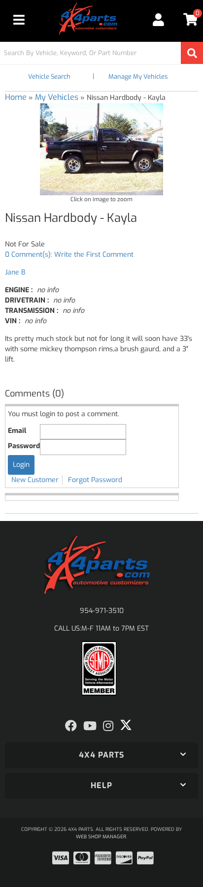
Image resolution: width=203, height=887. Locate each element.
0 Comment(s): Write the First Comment (69, 254)
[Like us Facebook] (71, 726)
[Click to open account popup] (158, 19)
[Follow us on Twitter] (126, 725)
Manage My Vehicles (138, 76)
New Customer (35, 480)
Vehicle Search (49, 76)
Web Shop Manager (101, 836)
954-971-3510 (102, 610)
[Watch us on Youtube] (90, 726)
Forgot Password (95, 480)
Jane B (15, 272)
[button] (101, 53)
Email (17, 430)
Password (24, 446)
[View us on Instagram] (108, 726)
